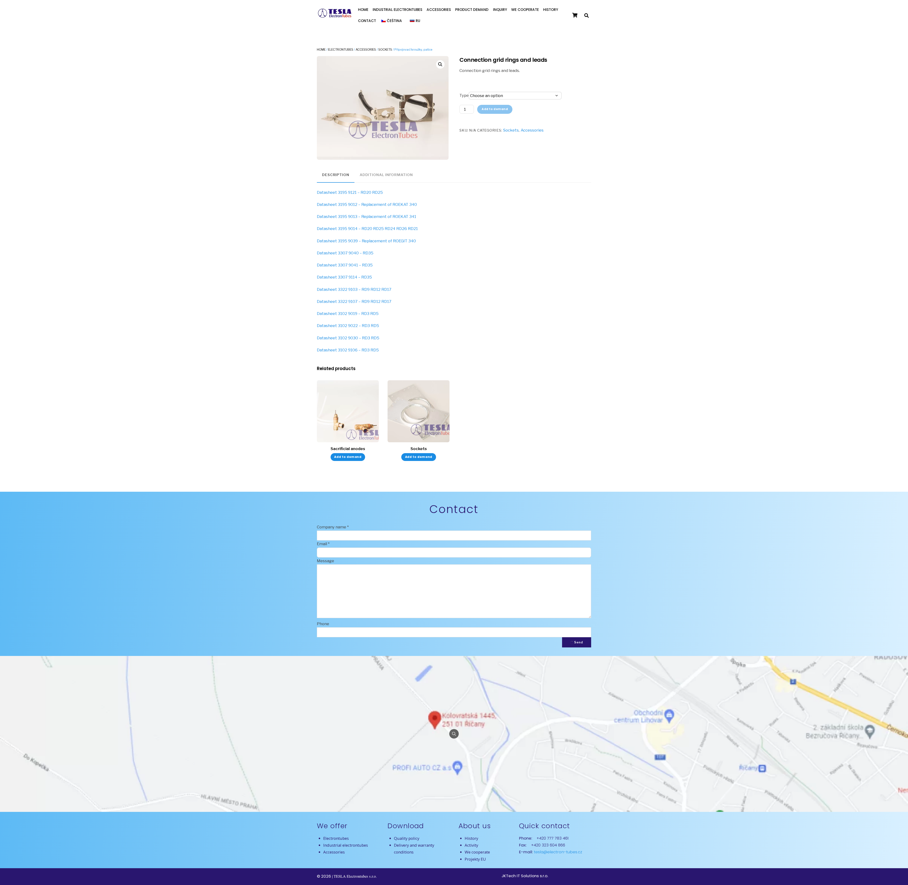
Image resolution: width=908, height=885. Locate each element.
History (550, 9)
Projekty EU (475, 859)
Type (464, 95)
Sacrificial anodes (348, 448)
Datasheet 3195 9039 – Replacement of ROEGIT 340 (366, 241)
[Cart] (575, 15)
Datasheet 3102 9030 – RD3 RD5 (348, 338)
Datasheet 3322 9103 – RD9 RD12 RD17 (354, 289)
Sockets (385, 49)
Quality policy (406, 838)
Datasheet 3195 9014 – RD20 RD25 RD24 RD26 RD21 (367, 228)
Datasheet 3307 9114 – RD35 (344, 277)
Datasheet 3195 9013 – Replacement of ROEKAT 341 (366, 216)
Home (363, 9)
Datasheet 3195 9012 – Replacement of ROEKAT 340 (367, 204)
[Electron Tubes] (334, 16)
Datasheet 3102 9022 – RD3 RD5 (348, 325)
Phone (323, 623)
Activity (471, 845)
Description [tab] (335, 175)
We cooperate (525, 9)
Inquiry (500, 9)
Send (578, 642)
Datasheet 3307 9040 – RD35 (345, 253)
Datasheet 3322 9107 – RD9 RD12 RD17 (354, 301)
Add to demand (495, 109)
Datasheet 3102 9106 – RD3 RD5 (348, 350)
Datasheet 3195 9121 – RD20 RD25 (350, 192)
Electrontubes (340, 49)
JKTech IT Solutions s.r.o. (525, 876)
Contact (367, 20)
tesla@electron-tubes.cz (557, 852)
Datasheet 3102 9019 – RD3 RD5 (348, 313)
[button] (440, 64)
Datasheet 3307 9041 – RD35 (345, 265)
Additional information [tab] (386, 175)
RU (418, 20)
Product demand (472, 9)
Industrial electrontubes (397, 9)
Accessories (439, 9)
